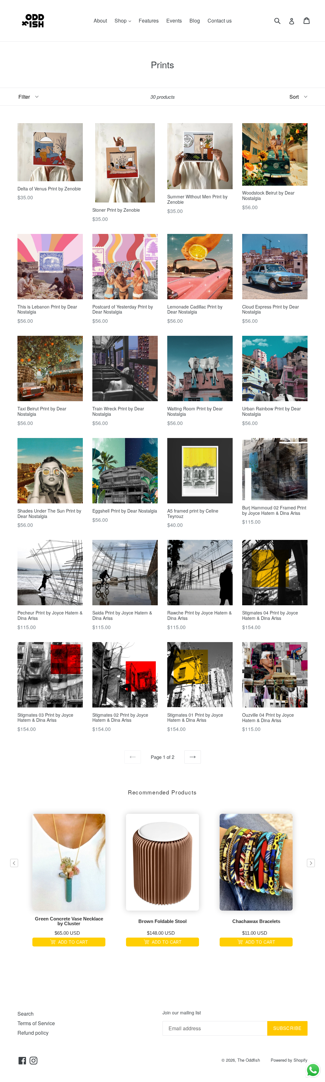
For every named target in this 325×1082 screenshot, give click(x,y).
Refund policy (33, 1032)
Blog (194, 20)
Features (149, 20)
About (100, 20)
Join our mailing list (181, 1012)
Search (25, 1013)
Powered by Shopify (289, 1060)
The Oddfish (248, 1060)
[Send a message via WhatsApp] (313, 1070)
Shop (124, 20)
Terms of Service (36, 1023)
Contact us (220, 20)
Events (174, 20)
